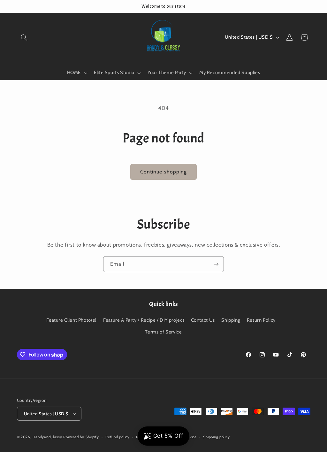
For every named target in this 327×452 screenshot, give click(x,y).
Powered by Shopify (81, 437)
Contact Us (203, 320)
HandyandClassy (48, 437)
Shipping (230, 320)
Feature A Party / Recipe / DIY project (143, 320)
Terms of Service (163, 332)
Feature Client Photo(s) (71, 320)
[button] (24, 37)
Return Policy (261, 320)
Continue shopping (163, 172)
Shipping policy (216, 437)
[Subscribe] (216, 264)
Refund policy (117, 437)
